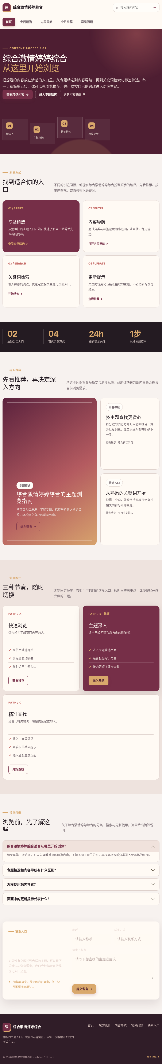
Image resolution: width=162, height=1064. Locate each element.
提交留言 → (84, 989)
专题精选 (26, 21)
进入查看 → (28, 526)
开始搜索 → (15, 293)
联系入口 (153, 1025)
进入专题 (98, 680)
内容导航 (46, 21)
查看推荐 (18, 680)
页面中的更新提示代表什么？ (29, 899)
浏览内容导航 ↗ (74, 94)
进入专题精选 (48, 94)
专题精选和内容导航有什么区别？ (32, 870)
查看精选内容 (18, 94)
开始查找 (18, 769)
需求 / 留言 (79, 950)
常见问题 (87, 21)
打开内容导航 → (98, 243)
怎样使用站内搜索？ (22, 884)
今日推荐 (67, 21)
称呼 (75, 929)
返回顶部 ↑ (152, 1057)
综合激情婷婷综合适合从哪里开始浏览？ (37, 846)
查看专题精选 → (18, 243)
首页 (9, 21)
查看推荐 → (95, 298)
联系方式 (119, 929)
